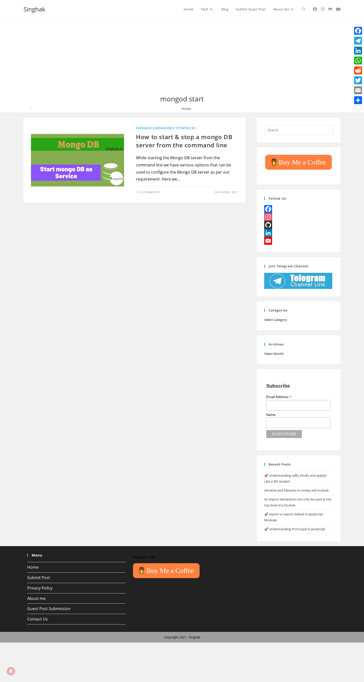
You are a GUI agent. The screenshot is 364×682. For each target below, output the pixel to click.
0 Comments (150, 192)
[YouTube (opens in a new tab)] (338, 9)
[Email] (358, 90)
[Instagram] (298, 217)
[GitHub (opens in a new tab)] (330, 9)
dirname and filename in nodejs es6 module (296, 490)
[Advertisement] (182, 57)
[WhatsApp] (358, 60)
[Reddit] (358, 70)
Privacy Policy (39, 588)
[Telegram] (358, 41)
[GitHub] (298, 225)
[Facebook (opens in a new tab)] (315, 9)
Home (33, 567)
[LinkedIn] (298, 233)
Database (144, 128)
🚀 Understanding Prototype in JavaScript (294, 529)
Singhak (34, 9)
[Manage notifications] (11, 671)
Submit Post (38, 577)
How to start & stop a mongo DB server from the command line (184, 141)
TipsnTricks (185, 128)
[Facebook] (298, 209)
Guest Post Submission (49, 608)
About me (36, 598)
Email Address (278, 397)
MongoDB (163, 128)
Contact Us (37, 619)
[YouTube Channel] (298, 241)
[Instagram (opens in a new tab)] (322, 9)
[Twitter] (358, 80)
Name (271, 415)
